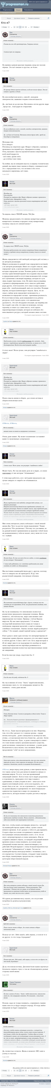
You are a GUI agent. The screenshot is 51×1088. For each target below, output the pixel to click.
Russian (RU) (14, 1081)
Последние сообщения (9, 13)
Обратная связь (39, 1081)
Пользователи (28, 10)
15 (26, 27)
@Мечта (5, 423)
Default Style (4, 1081)
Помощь (47, 1081)
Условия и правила (44, 1083)
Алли (4, 865)
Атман (12, 78)
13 (20, 27)
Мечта (12, 698)
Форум (18, 10)
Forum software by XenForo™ (9, 1083)
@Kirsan (5, 769)
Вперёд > (36, 27)
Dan (11, 32)
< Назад (4, 27)
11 (14, 27)
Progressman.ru (7, 10)
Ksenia (5, 583)
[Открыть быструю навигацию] (48, 18)
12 (17, 27)
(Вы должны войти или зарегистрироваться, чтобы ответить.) (31, 1068)
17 (31, 27)
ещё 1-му (20, 908)
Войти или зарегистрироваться (38, 1)
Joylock (5, 321)
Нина (10, 321)
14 (23, 27)
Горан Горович (15, 982)
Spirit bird (13, 366)
